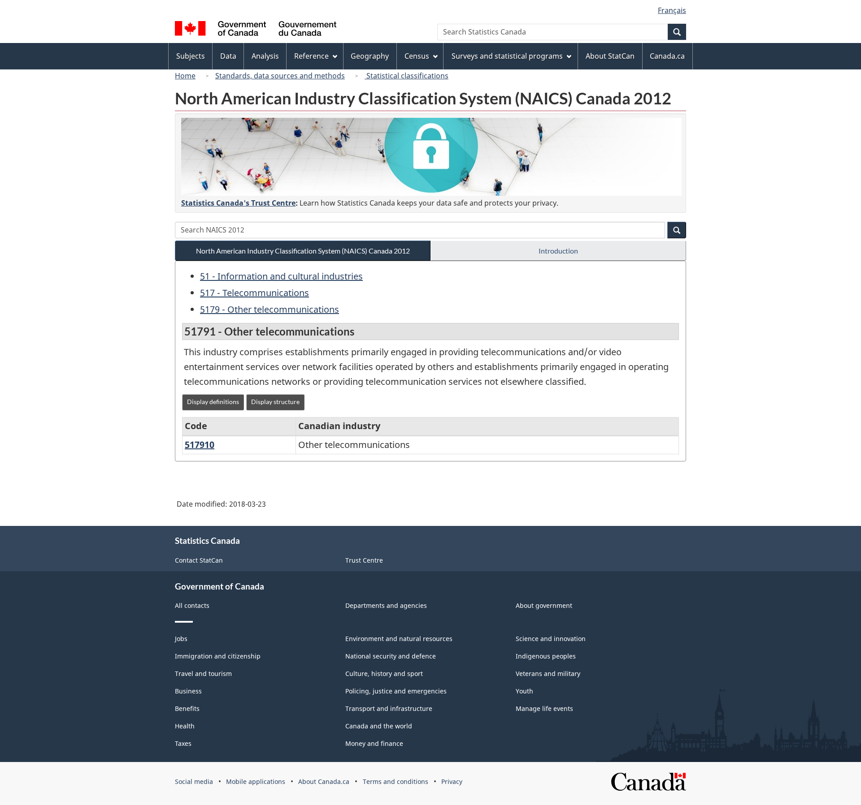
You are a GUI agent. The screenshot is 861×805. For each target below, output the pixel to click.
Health (185, 726)
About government (544, 605)
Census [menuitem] (416, 56)
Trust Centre (364, 560)
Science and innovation (551, 638)
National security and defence (390, 656)
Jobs (181, 638)
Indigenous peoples (546, 656)
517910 (199, 445)
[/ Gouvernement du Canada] (255, 30)
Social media (194, 781)
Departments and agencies (386, 605)
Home (185, 76)
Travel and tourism (203, 673)
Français (672, 10)
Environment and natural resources (398, 638)
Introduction (558, 250)
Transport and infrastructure (388, 708)
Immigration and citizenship (218, 656)
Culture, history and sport (384, 673)
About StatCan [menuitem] (610, 56)
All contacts (192, 605)
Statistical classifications (406, 76)
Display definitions (213, 401)
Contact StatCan (199, 560)
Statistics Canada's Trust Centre (238, 203)
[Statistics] (431, 157)
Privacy (451, 781)
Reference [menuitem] (311, 56)
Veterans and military (548, 673)
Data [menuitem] (228, 56)
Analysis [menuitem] (265, 56)
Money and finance (374, 743)
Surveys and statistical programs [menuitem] (507, 56)
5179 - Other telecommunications (269, 309)
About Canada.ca (323, 781)
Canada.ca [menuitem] (667, 56)
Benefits (187, 708)
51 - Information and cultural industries (281, 276)
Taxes (183, 743)
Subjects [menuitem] (190, 56)
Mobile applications (255, 781)
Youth (524, 691)
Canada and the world (378, 726)
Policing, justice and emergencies (396, 691)
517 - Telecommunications (254, 293)
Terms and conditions (395, 781)
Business (188, 691)
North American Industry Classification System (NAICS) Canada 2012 (303, 250)
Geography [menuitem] (370, 56)
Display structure (275, 401)
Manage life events (544, 708)
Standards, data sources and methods (280, 76)
